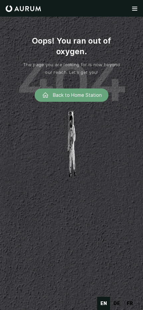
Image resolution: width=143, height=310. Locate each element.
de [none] (116, 303)
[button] (134, 8)
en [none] (103, 303)
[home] (23, 8)
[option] (116, 303)
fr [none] (130, 303)
